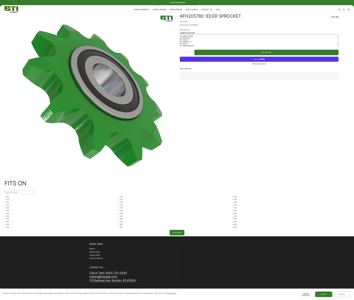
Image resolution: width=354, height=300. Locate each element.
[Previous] (154, 2)
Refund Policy (94, 252)
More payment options (259, 63)
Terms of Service (96, 258)
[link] (112, 280)
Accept (324, 294)
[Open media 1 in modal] (94, 93)
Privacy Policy (171, 293)
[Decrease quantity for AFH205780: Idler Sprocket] (182, 52)
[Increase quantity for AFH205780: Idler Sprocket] (191, 52)
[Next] (200, 2)
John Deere (184, 21)
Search (92, 249)
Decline (341, 294)
